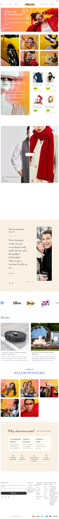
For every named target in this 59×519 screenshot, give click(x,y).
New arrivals (44, 4)
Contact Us (46, 491)
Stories (5, 317)
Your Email (4, 489)
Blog (45, 487)
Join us (29, 370)
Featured (52, 4)
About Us (46, 489)
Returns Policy (39, 496)
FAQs (37, 487)
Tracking (38, 498)
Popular (16, 4)
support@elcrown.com (32, 485)
